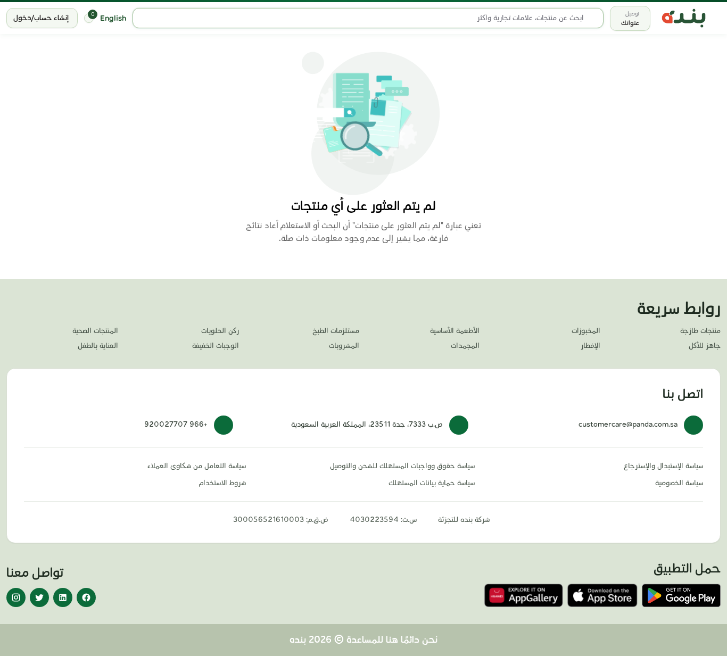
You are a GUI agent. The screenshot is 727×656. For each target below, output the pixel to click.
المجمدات (465, 346)
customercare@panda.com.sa (628, 424)
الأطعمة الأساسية (455, 331)
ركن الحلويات (219, 331)
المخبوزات (586, 331)
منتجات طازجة (700, 331)
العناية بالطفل (98, 346)
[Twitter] (39, 597)
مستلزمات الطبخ (335, 331)
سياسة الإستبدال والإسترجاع (663, 466)
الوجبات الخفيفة (215, 346)
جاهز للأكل (705, 346)
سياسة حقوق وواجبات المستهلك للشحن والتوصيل (402, 466)
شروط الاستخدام (222, 483)
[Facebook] (86, 597)
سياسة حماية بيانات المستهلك (431, 483)
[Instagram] (16, 597)
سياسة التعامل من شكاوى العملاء (196, 466)
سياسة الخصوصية (679, 483)
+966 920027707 (176, 424)
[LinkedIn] (62, 597)
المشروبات (344, 346)
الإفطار (590, 346)
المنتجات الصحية (95, 331)
